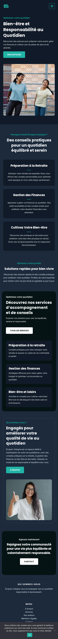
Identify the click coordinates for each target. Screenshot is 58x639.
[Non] (54, 630)
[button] (19, 330)
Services (29, 612)
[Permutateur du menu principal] (52, 6)
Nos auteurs (29, 615)
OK (29, 635)
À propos (29, 608)
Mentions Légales (29, 618)
